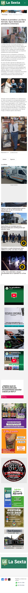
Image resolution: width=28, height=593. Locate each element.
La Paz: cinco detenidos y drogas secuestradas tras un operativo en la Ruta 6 (13, 273)
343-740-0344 (21, 585)
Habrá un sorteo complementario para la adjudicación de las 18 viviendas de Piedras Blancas (13, 209)
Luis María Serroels (13, 152)
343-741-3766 (21, 582)
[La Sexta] (9, 2)
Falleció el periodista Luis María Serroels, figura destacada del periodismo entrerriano (13, 21)
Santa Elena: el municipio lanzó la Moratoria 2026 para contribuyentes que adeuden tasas (13, 227)
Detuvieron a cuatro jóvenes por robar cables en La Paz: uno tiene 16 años (12, 249)
